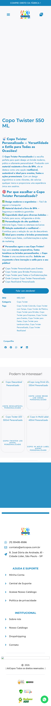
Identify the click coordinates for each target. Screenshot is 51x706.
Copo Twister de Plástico (37, 309)
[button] (8, 14)
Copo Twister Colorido (26, 305)
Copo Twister (22, 301)
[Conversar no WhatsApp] (44, 699)
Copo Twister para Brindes (28, 312)
